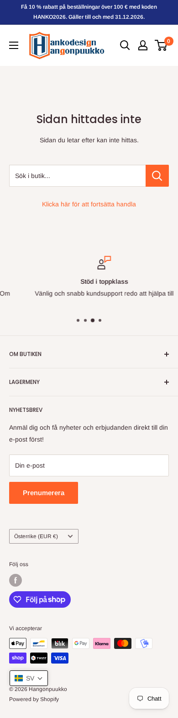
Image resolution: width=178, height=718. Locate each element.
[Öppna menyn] (13, 45)
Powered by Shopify (34, 699)
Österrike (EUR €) (36, 536)
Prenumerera (43, 493)
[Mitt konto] (142, 45)
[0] (161, 45)
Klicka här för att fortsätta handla (89, 204)
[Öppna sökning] (125, 45)
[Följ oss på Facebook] (15, 580)
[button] (28, 678)
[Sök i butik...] (157, 176)
